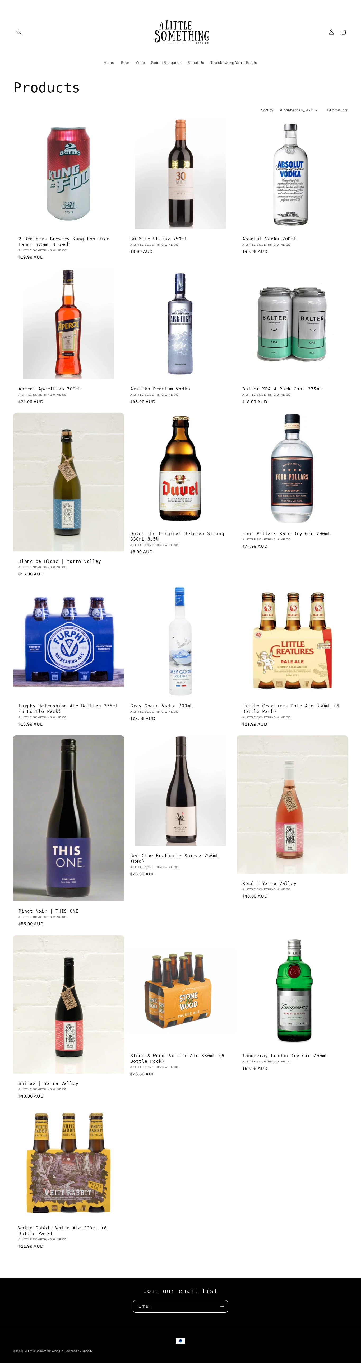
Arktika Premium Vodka (160, 389)
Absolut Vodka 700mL (269, 238)
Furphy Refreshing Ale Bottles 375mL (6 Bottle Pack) (68, 708)
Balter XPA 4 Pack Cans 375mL (282, 389)
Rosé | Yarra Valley (269, 883)
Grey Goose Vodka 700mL (161, 705)
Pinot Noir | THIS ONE (48, 911)
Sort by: (268, 110)
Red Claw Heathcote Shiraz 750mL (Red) (174, 858)
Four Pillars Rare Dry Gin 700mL (286, 533)
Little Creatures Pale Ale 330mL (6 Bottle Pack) (290, 708)
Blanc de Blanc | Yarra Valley (59, 561)
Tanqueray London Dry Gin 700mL (285, 1055)
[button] (19, 32)
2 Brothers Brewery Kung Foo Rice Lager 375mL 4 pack (64, 241)
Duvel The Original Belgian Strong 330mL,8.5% (177, 536)
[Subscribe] (222, 1306)
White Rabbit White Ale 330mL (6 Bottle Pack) (62, 1230)
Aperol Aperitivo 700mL (49, 389)
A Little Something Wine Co (44, 1350)
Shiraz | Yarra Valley (48, 1083)
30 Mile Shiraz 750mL (158, 238)
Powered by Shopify (78, 1350)
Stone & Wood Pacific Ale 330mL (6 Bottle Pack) (177, 1058)
